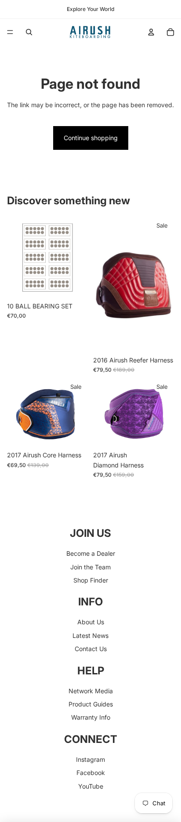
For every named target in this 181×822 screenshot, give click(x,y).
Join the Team (90, 567)
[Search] (29, 32)
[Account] (151, 32)
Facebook (90, 772)
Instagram (90, 759)
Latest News (90, 635)
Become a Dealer (90, 553)
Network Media (91, 691)
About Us (90, 622)
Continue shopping (91, 137)
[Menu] (10, 32)
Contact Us (91, 648)
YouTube (90, 786)
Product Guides (91, 704)
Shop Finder (90, 580)
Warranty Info (90, 717)
